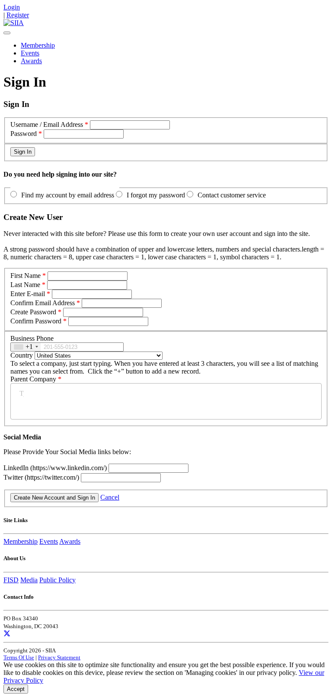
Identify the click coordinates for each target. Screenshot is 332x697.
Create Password (33, 312)
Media (29, 580)
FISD (11, 580)
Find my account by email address (67, 195)
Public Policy (57, 580)
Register (17, 15)
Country (21, 355)
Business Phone (32, 338)
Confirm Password (35, 321)
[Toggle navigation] (6, 33)
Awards (31, 61)
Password (23, 133)
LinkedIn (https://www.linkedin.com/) (56, 467)
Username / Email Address (46, 124)
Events (30, 53)
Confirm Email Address (42, 303)
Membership (38, 45)
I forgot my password (156, 195)
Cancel (109, 497)
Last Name (25, 284)
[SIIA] (13, 22)
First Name (25, 275)
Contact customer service (232, 195)
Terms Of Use (18, 657)
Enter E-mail (27, 293)
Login (11, 7)
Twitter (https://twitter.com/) (42, 477)
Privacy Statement (59, 657)
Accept (16, 689)
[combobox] (26, 347)
